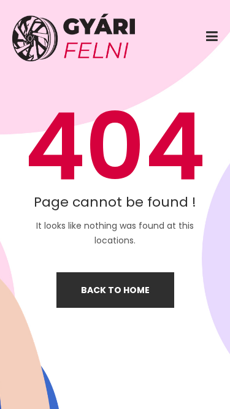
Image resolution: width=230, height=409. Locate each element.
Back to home (115, 290)
